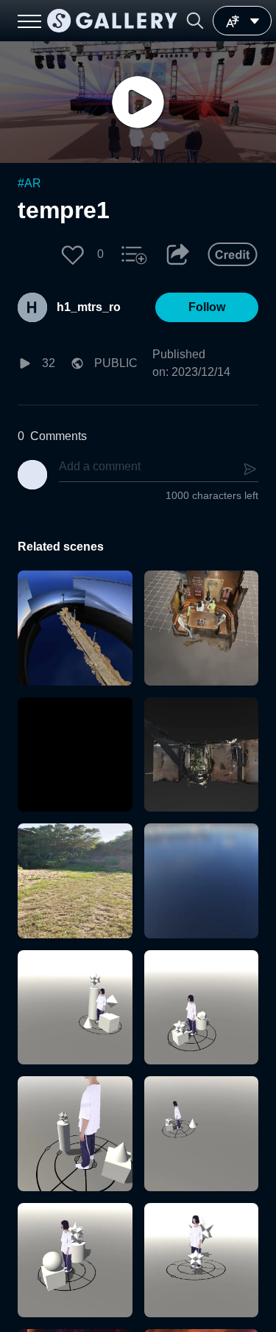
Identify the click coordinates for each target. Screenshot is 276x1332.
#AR (29, 183)
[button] (195, 20)
